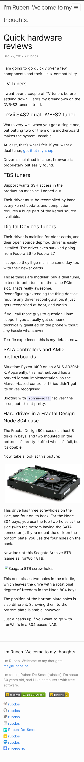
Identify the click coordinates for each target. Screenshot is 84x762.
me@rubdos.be (16, 666)
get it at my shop (38, 150)
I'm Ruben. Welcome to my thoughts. (38, 13)
